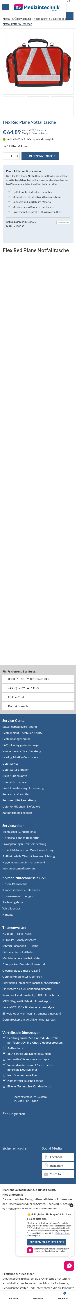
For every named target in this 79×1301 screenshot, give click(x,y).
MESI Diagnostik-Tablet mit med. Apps (26, 1001)
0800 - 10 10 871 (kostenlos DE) (28, 679)
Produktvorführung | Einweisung (23, 788)
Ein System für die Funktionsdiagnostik (26, 988)
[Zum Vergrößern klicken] (10, 40)
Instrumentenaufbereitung (19, 868)
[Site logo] (37, 7)
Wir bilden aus (11, 908)
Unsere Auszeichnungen (17, 896)
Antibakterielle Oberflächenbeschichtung (28, 856)
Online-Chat (16, 697)
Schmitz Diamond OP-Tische (20, 945)
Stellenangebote (12, 902)
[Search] (69, 16)
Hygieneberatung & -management (23, 862)
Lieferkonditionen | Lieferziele (21, 806)
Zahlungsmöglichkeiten (17, 812)
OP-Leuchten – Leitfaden (18, 952)
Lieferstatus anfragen (15, 769)
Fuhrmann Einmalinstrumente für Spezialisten (31, 982)
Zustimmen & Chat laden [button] (47, 1242)
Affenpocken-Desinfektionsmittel (23, 964)
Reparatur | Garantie (15, 794)
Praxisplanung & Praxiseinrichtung (24, 844)
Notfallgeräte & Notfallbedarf (51, 18)
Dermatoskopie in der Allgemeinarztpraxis (29, 1019)
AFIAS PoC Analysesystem (19, 939)
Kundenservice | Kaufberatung (21, 751)
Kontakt (7, 914)
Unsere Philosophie (14, 884)
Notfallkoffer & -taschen (17, 23)
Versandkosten (40, 133)
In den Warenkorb (42, 155)
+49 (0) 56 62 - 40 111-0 (23, 688)
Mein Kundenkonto (14, 775)
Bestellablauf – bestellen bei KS (22, 732)
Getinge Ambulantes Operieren (22, 976)
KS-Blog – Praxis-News (17, 933)
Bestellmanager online (16, 738)
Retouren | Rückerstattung (19, 800)
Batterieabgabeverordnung (19, 726)
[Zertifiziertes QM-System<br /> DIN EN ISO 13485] (7, 1099)
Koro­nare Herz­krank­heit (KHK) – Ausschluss (30, 995)
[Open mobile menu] (5, 7)
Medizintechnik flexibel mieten (21, 958)
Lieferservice (10, 763)
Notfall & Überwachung (17, 18)
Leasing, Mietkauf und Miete (20, 757)
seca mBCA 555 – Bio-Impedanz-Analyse (28, 1007)
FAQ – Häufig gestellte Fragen (21, 745)
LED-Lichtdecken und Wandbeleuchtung (27, 850)
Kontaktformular (19, 706)
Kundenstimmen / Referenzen (21, 890)
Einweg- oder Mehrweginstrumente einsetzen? (31, 1013)
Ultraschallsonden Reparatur (20, 837)
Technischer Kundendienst (19, 831)
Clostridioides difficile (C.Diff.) (21, 970)
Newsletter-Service (14, 782)
